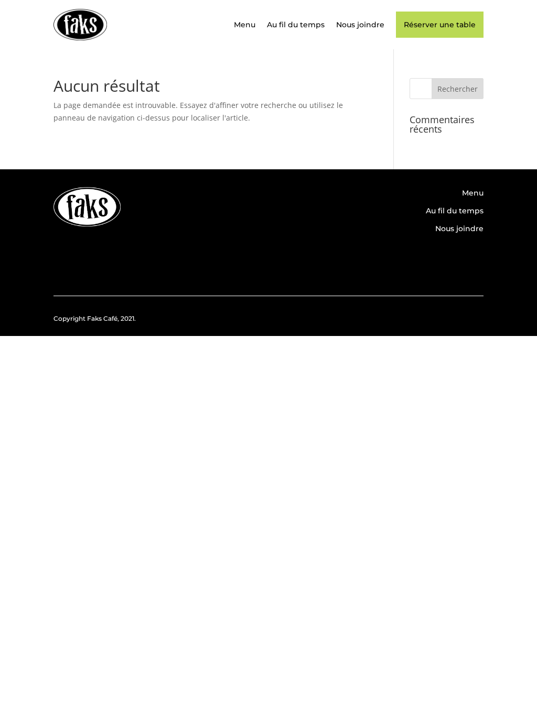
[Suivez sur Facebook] (440, 260)
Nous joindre (360, 24)
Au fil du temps (296, 24)
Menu (244, 24)
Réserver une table (440, 24)
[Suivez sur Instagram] (470, 260)
